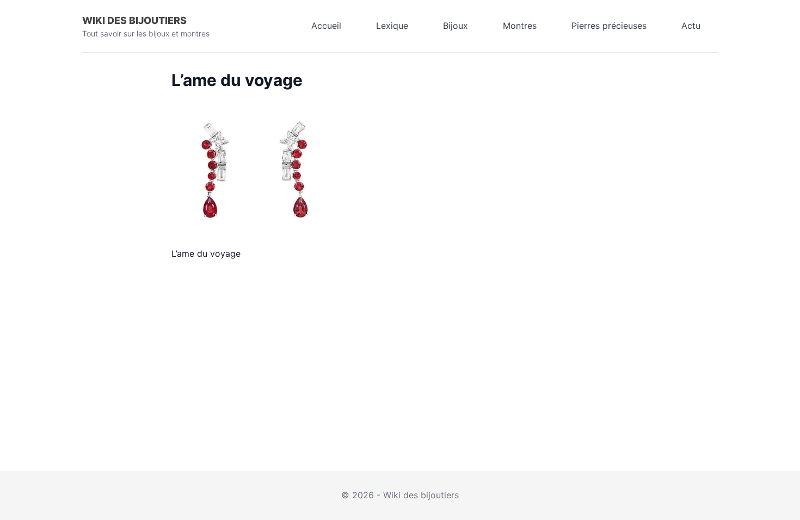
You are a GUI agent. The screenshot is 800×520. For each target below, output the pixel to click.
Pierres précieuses (609, 25)
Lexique (392, 25)
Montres (520, 25)
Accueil (326, 25)
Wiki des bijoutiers (134, 20)
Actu (690, 25)
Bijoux (455, 25)
